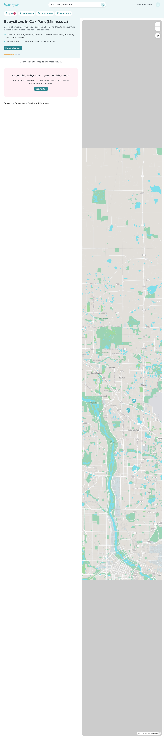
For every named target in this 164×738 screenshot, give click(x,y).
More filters (65, 13)
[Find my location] (157, 35)
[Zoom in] (157, 24)
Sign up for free (13, 48)
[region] (122, 378)
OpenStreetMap (152, 733)
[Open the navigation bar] (158, 4)
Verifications (46, 13)
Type (11, 13)
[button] (134, 400)
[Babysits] (11, 4)
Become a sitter (144, 4)
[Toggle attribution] (159, 733)
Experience (28, 13)
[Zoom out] (157, 28)
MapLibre (141, 733)
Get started (41, 89)
